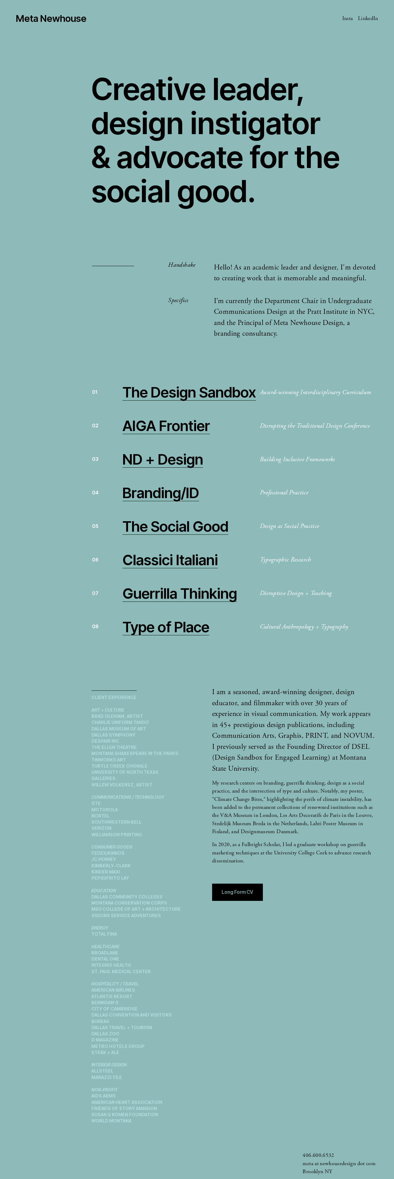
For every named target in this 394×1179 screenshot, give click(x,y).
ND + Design (163, 459)
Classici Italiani (170, 560)
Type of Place (166, 627)
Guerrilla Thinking (180, 593)
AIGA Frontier (166, 425)
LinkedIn (368, 18)
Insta (347, 18)
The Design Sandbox (189, 392)
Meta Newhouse (51, 18)
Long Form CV (237, 892)
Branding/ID (161, 493)
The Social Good (175, 526)
